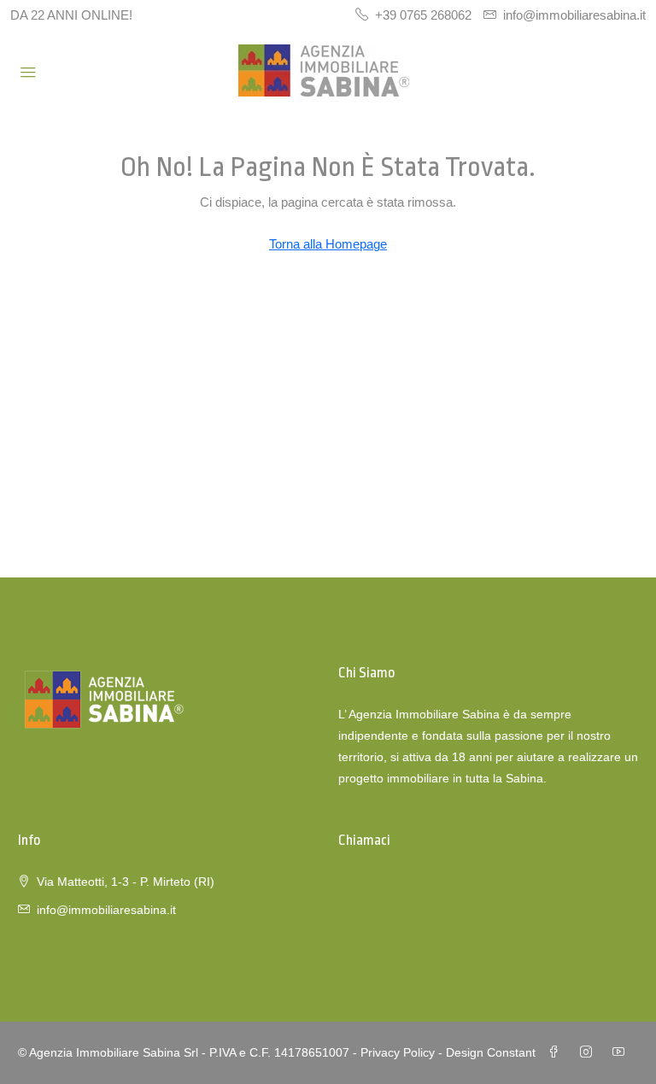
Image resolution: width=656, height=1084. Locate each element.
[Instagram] (589, 1052)
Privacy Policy (397, 1052)
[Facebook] (557, 1052)
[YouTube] (621, 1052)
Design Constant (491, 1052)
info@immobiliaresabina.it (106, 910)
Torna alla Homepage (328, 244)
